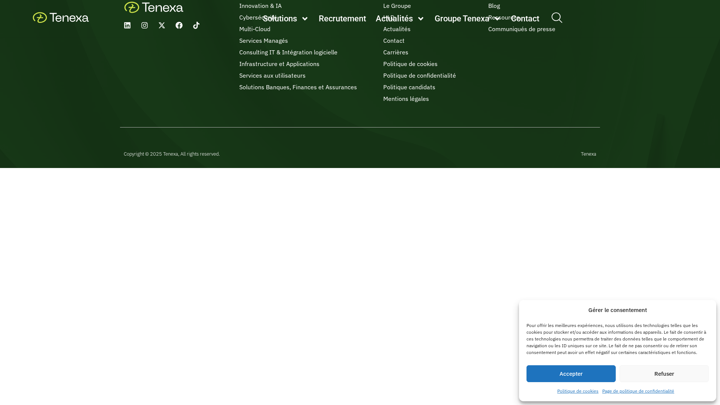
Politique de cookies (577, 391)
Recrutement (342, 18)
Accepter (571, 373)
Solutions (280, 18)
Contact (525, 18)
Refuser (664, 373)
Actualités (394, 18)
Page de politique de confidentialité (638, 391)
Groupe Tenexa (462, 18)
